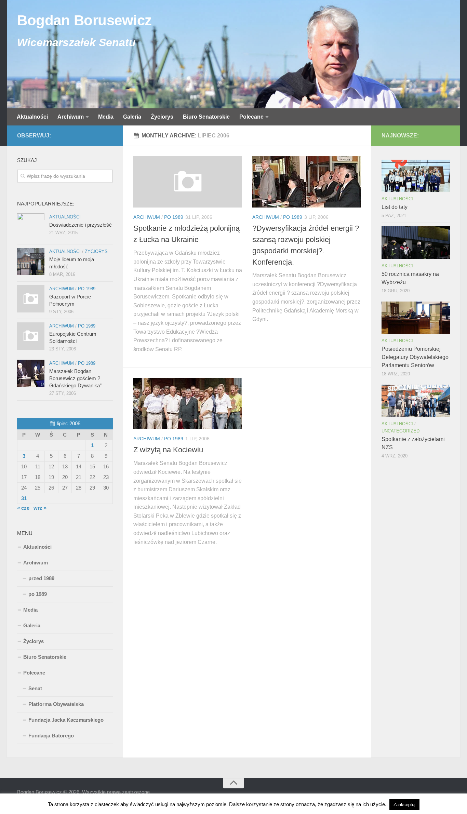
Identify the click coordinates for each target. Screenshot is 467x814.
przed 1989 (41, 578)
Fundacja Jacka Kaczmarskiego (66, 720)
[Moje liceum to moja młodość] (30, 261)
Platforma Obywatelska (56, 704)
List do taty (395, 207)
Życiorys (162, 117)
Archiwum (70, 117)
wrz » (40, 508)
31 (24, 498)
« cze (23, 508)
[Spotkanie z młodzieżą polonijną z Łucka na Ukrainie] (187, 182)
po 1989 (173, 217)
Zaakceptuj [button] (404, 804)
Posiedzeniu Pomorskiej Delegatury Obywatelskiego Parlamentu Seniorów (415, 357)
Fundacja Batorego (51, 735)
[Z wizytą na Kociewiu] (187, 403)
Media (106, 117)
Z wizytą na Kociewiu (168, 449)
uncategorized (400, 430)
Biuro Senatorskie (206, 117)
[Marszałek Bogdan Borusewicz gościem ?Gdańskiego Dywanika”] (30, 373)
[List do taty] (416, 176)
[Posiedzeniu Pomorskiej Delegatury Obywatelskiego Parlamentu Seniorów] (416, 318)
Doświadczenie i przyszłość (80, 225)
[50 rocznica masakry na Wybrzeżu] (416, 242)
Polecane (251, 117)
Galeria (132, 117)
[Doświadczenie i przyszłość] (30, 227)
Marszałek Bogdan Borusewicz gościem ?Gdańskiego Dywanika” (75, 378)
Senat (35, 688)
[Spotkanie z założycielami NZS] (416, 401)
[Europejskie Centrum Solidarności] (30, 336)
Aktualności (32, 117)
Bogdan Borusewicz (84, 20)
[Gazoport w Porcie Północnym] (30, 298)
